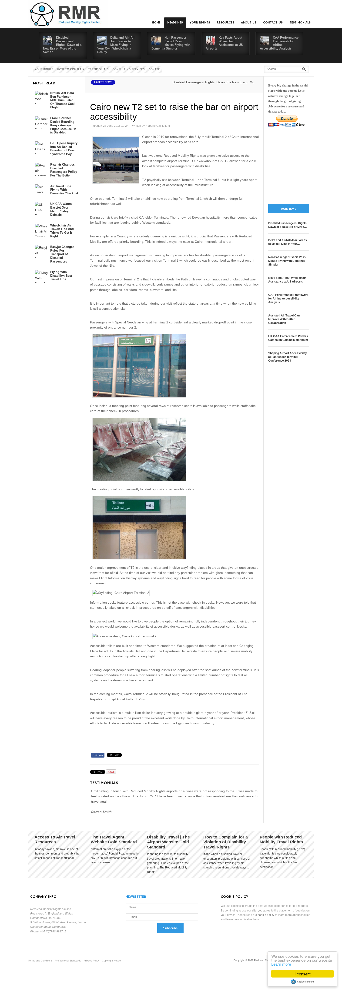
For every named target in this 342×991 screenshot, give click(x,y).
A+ (244, 87)
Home (156, 22)
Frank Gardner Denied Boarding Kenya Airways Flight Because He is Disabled (63, 125)
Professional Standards (68, 960)
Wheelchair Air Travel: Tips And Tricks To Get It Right (62, 231)
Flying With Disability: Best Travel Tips (61, 275)
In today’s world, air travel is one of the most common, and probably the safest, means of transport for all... (57, 854)
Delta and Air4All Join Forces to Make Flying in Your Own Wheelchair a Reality (115, 45)
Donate (154, 69)
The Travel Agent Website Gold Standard (114, 840)
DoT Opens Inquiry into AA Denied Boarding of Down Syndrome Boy (63, 148)
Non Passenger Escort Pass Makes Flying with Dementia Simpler (171, 43)
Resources (225, 22)
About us (248, 22)
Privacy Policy (92, 960)
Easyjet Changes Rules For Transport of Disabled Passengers (62, 254)
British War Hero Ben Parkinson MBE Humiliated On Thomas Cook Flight (62, 100)
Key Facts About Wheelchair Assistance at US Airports (224, 43)
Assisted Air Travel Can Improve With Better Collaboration (284, 319)
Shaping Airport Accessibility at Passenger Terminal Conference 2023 (287, 357)
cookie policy (266, 915)
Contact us (273, 22)
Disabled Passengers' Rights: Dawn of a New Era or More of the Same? (62, 45)
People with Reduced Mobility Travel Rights (281, 840)
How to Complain (70, 69)
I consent (303, 974)
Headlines (175, 22)
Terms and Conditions (40, 960)
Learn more (281, 964)
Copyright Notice (111, 960)
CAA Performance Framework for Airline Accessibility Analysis (279, 43)
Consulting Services (128, 69)
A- (255, 87)
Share (97, 755)
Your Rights (200, 22)
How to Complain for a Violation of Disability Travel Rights (225, 842)
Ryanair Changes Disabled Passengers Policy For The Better (63, 170)
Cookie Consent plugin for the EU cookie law (302, 981)
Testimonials (300, 22)
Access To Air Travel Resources (54, 840)
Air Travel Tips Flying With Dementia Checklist (64, 189)
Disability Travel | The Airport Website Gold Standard (168, 842)
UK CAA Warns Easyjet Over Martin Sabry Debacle (61, 209)
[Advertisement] (174, 738)
